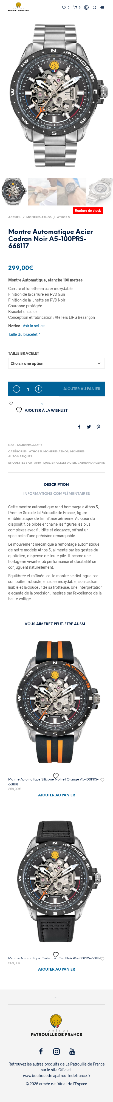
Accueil (14, 217)
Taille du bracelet (23, 334)
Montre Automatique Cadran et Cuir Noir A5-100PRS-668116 (54, 958)
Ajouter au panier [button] (56, 795)
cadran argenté (91, 462)
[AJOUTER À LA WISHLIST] (56, 776)
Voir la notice (34, 325)
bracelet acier (64, 462)
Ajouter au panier (81, 389)
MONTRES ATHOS (39, 217)
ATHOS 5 (63, 217)
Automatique (39, 462)
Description (56, 485)
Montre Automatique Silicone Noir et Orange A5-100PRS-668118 (53, 782)
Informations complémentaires (56, 494)
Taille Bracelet (23, 354)
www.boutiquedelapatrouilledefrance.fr (56, 1075)
